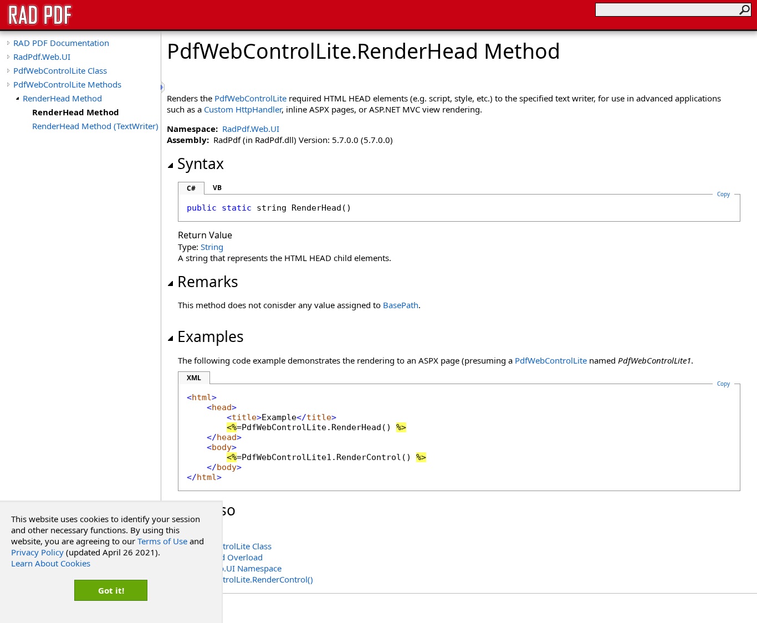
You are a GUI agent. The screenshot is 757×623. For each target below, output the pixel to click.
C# (191, 188)
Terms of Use (162, 541)
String (212, 246)
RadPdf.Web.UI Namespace (230, 568)
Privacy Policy (37, 552)
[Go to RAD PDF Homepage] (40, 23)
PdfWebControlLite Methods (67, 84)
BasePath (400, 304)
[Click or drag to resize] (163, 87)
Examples (210, 336)
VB (217, 187)
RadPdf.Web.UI (41, 56)
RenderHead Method (62, 98)
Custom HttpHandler (243, 109)
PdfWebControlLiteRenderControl (245, 579)
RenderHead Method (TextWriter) (95, 125)
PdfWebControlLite (250, 98)
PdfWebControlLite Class (60, 70)
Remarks (207, 282)
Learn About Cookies (50, 563)
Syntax (200, 163)
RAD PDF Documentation (61, 42)
